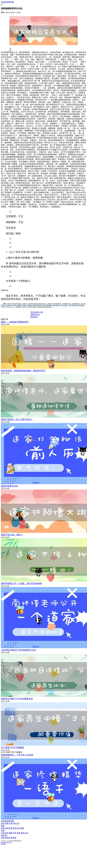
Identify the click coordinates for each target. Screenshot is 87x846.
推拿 (18, 833)
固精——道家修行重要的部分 (15, 322)
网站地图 (3, 844)
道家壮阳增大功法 (9, 486)
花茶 (3, 838)
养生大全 (16, 828)
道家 (7, 823)
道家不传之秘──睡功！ (12, 535)
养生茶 (7, 838)
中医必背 (4, 833)
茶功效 (13, 838)
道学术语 (8, 828)
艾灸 (14, 833)
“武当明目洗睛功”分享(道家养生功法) (18, 650)
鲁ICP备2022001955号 (6, 842)
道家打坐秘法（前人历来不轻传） (17, 419)
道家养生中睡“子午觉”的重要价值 (17, 699)
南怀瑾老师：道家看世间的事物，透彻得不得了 (23, 371)
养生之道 (24, 833)
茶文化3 (16, 823)
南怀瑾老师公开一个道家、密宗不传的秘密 (21, 583)
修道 (22, 828)
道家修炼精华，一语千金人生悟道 (17, 755)
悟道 (3, 828)
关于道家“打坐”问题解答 (12, 747)
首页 (3, 823)
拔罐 (10, 833)
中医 (11, 823)
